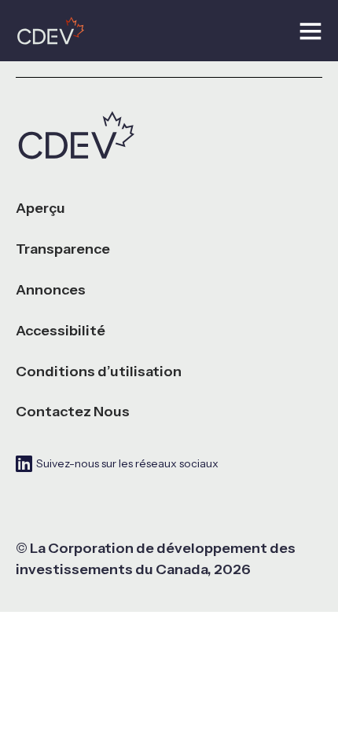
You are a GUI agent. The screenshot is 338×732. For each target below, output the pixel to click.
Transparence (63, 249)
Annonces (51, 290)
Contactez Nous (73, 412)
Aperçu (40, 208)
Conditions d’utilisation (99, 372)
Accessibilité (60, 331)
